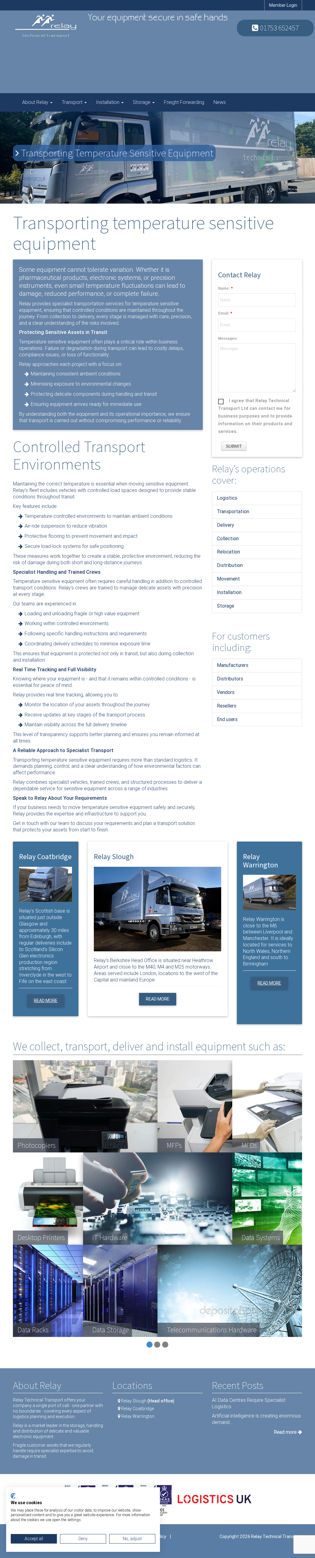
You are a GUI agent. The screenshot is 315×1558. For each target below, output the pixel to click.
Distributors (230, 679)
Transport (73, 102)
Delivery (225, 525)
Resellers (226, 706)
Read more (46, 1000)
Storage (142, 102)
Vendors (225, 692)
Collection (228, 538)
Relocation (228, 552)
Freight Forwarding (184, 102)
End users (227, 719)
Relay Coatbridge (137, 1408)
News (219, 102)
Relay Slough (147, 1400)
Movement (228, 579)
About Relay (36, 102)
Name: (224, 288)
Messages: (227, 338)
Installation (108, 102)
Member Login (283, 5)
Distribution (230, 565)
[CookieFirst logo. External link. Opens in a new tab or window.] (13, 1496)
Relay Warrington (137, 1416)
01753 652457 (278, 28)
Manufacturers (232, 665)
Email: (223, 313)
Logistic (226, 498)
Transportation (233, 511)
